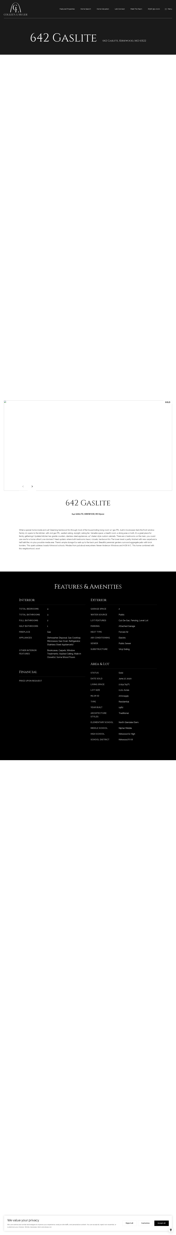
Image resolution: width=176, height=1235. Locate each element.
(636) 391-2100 (154, 9)
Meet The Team (136, 9)
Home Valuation (103, 9)
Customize (145, 1223)
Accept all (162, 1223)
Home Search (86, 9)
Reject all (129, 1223)
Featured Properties (67, 9)
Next (32, 486)
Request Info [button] (29, 560)
